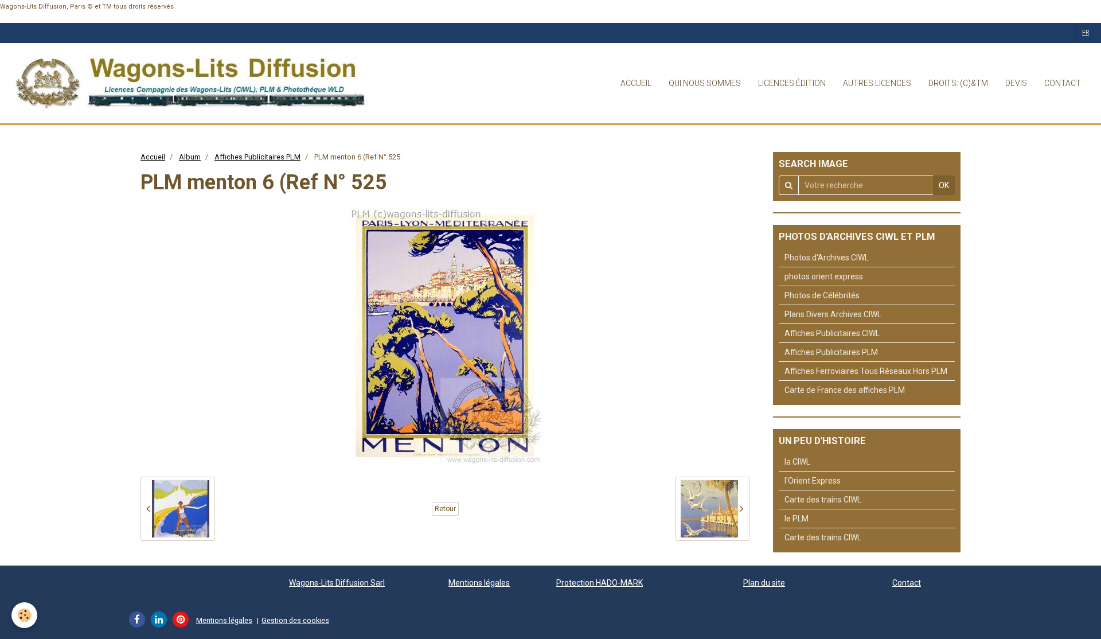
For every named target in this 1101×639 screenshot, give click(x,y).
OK (944, 185)
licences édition (792, 83)
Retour (445, 509)
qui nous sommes (705, 83)
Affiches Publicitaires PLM (257, 157)
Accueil (152, 157)
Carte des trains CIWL (822, 499)
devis (1016, 83)
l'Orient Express (812, 480)
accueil (635, 83)
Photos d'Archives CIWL (826, 257)
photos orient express (823, 276)
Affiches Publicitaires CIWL (832, 333)
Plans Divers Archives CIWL (832, 314)
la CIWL (797, 461)
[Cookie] (24, 615)
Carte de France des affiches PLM (844, 390)
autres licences (877, 83)
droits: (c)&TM (958, 83)
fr (1085, 32)
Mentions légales (479, 582)
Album (190, 157)
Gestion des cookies (295, 620)
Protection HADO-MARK (599, 582)
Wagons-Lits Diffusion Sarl (337, 582)
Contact (906, 582)
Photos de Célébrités (822, 295)
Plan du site (764, 582)
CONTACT (1062, 83)
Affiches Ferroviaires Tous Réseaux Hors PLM (865, 371)
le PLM (796, 518)
